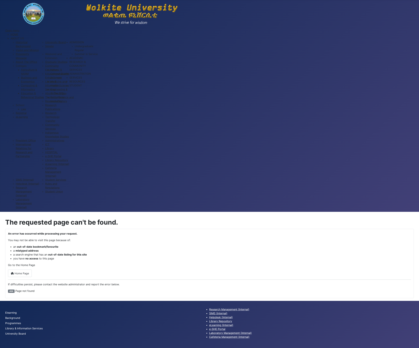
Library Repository (220, 321)
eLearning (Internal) (221, 325)
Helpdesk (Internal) (221, 317)
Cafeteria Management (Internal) (229, 337)
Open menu (12, 30)
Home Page (21, 273)
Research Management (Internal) (229, 309)
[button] (17, 38)
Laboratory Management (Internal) (230, 333)
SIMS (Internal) (218, 313)
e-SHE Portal (217, 329)
